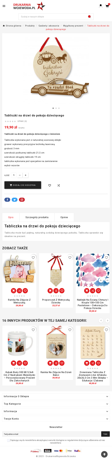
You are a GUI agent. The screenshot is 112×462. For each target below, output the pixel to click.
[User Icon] (100, 6)
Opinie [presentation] (64, 217)
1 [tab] (53, 108)
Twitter (15, 200)
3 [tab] (58, 108)
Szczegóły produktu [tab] (37, 217)
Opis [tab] (11, 217)
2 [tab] (56, 108)
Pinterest (22, 200)
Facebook (7, 200)
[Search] (89, 16)
